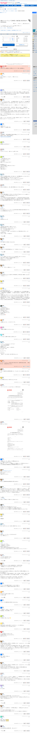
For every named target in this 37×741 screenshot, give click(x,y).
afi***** (3, 281)
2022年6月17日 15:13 (25, 607)
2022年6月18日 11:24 (25, 280)
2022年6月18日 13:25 (25, 184)
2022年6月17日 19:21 (25, 504)
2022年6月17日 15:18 (25, 591)
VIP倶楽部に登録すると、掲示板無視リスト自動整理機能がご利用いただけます (11, 30)
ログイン (13, 3)
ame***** (3, 505)
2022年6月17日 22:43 (25, 377)
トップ (2, 5)
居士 (3, 320)
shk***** (3, 185)
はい (25, 80)
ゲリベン (3, 74)
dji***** (3, 239)
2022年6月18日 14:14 (25, 156)
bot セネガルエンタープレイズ (7, 470)
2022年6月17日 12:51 (25, 673)
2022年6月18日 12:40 (25, 238)
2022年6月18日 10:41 (25, 305)
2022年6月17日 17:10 (25, 523)
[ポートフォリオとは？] (5, 9)
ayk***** (3, 142)
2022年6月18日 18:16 (25, 123)
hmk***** (3, 90)
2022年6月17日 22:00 (25, 479)
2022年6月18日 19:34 (25, 99)
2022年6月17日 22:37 (25, 421)
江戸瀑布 (3, 726)
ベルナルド (4, 306)
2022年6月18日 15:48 (25, 141)
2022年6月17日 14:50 (25, 615)
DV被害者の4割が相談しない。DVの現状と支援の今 (7, 0)
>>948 (1, 718)
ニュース (19, 5)
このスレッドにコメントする (9, 44)
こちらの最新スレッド (16, 55)
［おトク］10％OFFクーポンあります (21, 3)
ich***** (3, 632)
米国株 (8, 5)
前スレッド (24, 32)
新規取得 (18, 2)
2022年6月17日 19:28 (25, 497)
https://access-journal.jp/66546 (5, 136)
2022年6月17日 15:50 (25, 554)
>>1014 (1, 218)
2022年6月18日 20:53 (25, 73)
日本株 (5, 5)
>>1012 (1, 240)
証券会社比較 (27, 5)
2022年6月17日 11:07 (25, 705)
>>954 (1, 675)
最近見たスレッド (2, 12)
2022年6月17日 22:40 (25, 384)
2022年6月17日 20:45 (25, 486)
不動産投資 (32, 5)
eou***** (3, 555)
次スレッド (28, 32)
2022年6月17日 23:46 (25, 341)
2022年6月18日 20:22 (25, 89)
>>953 (1, 687)
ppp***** (3, 216)
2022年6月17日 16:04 (25, 540)
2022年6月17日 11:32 (25, 693)
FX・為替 (11, 5)
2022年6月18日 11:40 (25, 272)
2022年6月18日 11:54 (25, 254)
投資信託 (15, 5)
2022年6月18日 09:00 (25, 334)
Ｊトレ (3, 335)
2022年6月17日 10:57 (25, 716)
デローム (3, 524)
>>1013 (1, 207)
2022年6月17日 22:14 (25, 469)
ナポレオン (4, 487)
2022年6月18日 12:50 (25, 224)
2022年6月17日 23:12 (25, 360)
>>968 (1, 533)
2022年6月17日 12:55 (25, 662)
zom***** (3, 361)
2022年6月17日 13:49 (25, 631)
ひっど (3, 592)
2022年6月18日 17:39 (25, 132)
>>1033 (1, 75)
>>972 (1, 542)
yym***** (3, 100)
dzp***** (3, 369)
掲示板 (23, 5)
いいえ (28, 80)
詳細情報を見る (21, 44)
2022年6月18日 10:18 (25, 319)
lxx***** (3, 124)
